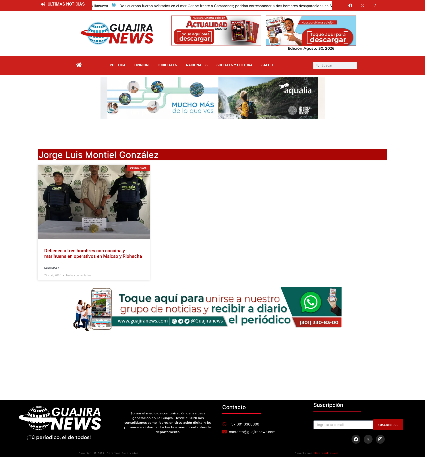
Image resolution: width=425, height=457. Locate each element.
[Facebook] (350, 5)
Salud (267, 65)
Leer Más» (51, 267)
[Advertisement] (212, 131)
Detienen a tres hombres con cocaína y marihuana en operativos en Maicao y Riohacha (93, 253)
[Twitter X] (362, 5)
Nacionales (197, 65)
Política (118, 65)
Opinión (141, 65)
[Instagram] (374, 5)
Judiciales (167, 65)
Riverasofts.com (326, 453)
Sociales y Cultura (234, 65)
